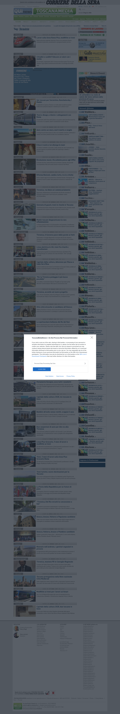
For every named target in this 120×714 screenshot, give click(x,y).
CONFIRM (42, 369)
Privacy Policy (71, 376)
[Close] (92, 338)
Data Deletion (49, 376)
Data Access (60, 376)
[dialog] (60, 357)
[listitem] (60, 363)
